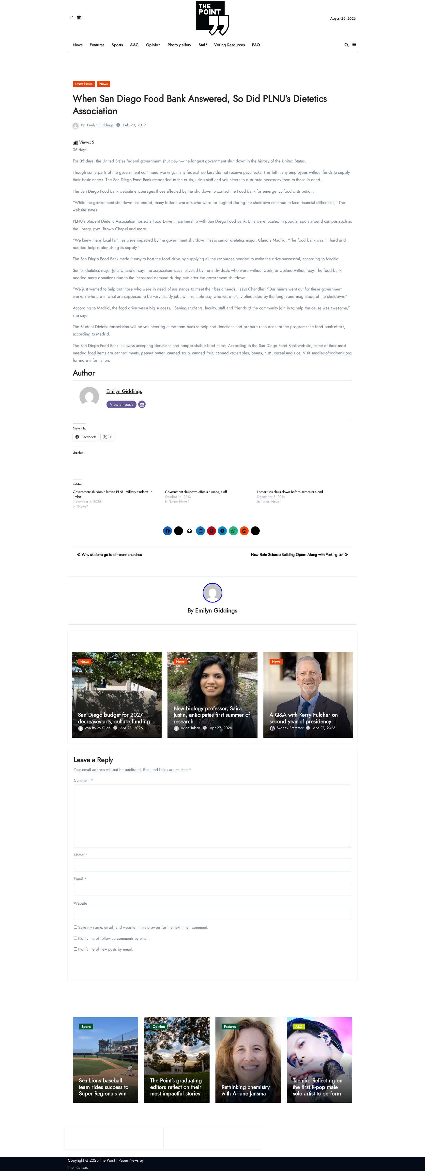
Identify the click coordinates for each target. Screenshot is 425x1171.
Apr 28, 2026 (131, 728)
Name (80, 855)
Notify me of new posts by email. (105, 949)
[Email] (142, 404)
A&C (136, 43)
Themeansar (77, 1167)
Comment (83, 780)
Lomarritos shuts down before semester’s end (290, 491)
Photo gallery (179, 45)
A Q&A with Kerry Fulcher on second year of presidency (304, 718)
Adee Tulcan (191, 728)
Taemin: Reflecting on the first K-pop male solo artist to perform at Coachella (318, 1090)
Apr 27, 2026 (221, 728)
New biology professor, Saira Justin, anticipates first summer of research (212, 714)
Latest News (83, 83)
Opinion (155, 43)
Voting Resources (229, 45)
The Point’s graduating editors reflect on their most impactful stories (176, 1086)
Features (99, 43)
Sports (119, 43)
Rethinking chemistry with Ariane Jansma (246, 1090)
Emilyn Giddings (100, 125)
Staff (203, 45)
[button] (354, 44)
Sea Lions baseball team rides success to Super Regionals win (103, 1086)
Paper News (128, 1160)
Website (80, 903)
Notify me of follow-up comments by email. (114, 938)
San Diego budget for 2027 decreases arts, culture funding (114, 718)
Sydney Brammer (291, 728)
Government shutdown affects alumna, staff (196, 491)
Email (80, 879)
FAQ (256, 45)
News (77, 45)
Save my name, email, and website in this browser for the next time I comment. (143, 927)
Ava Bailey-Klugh (98, 728)
